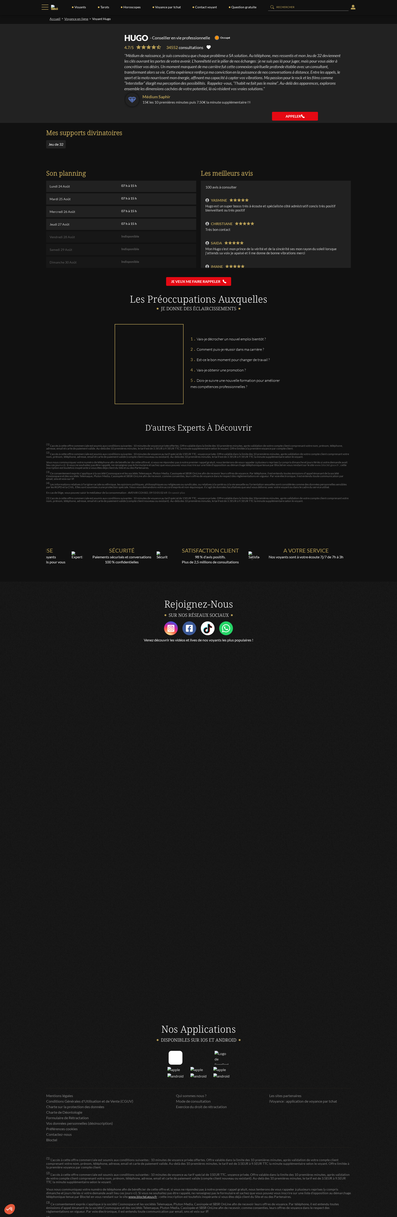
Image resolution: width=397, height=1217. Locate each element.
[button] (9, 1209)
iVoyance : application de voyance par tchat (303, 1101)
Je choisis (53, 1194)
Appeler (293, 116)
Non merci (20, 1194)
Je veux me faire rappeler (195, 281)
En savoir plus (176, 492)
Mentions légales (59, 1095)
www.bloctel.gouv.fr (327, 465)
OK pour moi (85, 1194)
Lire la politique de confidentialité (30, 1178)
